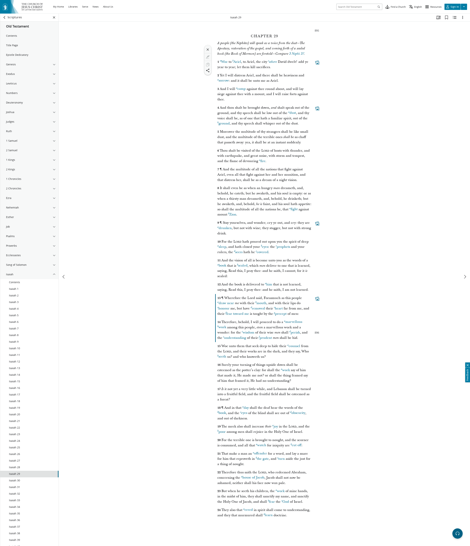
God (285, 501)
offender (260, 453)
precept (281, 313)
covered (262, 252)
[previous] (64, 276)
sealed (242, 265)
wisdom (248, 332)
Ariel (237, 61)
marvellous (293, 322)
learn (269, 515)
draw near (226, 303)
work (222, 327)
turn (281, 458)
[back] (5, 17)
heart (279, 308)
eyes (265, 246)
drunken (225, 228)
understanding (235, 337)
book (222, 265)
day (246, 407)
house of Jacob (253, 477)
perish (295, 332)
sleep (222, 246)
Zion (232, 214)
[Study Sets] (438, 17)
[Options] (462, 17)
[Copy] (208, 65)
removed (258, 308)
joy (276, 426)
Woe (224, 61)
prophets (283, 246)
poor (222, 431)
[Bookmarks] (446, 17)
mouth (261, 303)
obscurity (298, 413)
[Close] (208, 49)
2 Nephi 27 (296, 54)
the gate (263, 458)
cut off (296, 445)
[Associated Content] (317, 62)
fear (272, 501)
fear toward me (237, 313)
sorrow (224, 80)
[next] (465, 276)
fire (262, 161)
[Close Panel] (54, 17)
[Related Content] (454, 17)
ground (224, 123)
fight (294, 209)
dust (293, 113)
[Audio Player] (457, 533)
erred (249, 510)
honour (223, 308)
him (269, 284)
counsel (294, 346)
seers (239, 252)
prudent (266, 337)
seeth (222, 356)
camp (241, 89)
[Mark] (208, 57)
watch (261, 445)
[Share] (208, 70)
